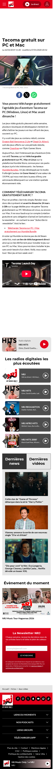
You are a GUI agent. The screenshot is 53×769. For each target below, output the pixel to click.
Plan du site (12, 748)
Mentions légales (38, 748)
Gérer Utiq (40, 754)
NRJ (23, 374)
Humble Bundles (10, 169)
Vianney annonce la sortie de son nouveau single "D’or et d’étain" (26, 533)
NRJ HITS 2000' (29, 439)
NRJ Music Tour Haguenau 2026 (18, 618)
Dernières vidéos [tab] (38, 461)
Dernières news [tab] (14, 461)
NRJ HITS (23, 344)
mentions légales (36, 666)
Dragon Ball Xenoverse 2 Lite (16, 141)
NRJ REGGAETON (30, 407)
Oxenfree (14, 148)
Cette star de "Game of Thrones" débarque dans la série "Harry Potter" (24, 500)
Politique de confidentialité (20, 754)
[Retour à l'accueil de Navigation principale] (11, 4)
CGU (17, 751)
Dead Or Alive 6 (40, 141)
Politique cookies (30, 751)
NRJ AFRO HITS (29, 423)
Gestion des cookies (26, 757)
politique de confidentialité (14, 668)
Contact (24, 748)
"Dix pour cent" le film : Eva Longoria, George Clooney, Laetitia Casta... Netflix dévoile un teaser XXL (25, 568)
